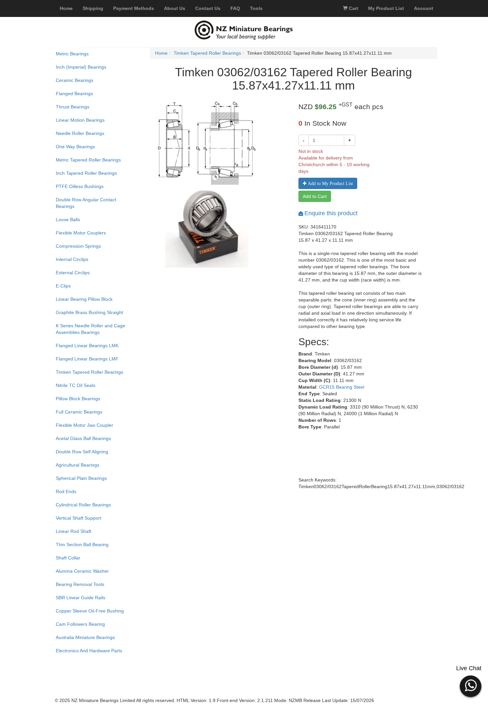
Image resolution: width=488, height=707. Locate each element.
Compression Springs (78, 246)
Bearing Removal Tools (80, 584)
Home (161, 53)
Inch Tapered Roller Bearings (86, 173)
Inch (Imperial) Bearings (81, 67)
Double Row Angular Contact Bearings (86, 203)
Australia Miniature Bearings (85, 637)
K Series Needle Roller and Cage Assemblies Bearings (90, 329)
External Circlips (73, 272)
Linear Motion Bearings (80, 120)
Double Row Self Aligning (82, 451)
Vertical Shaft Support (78, 518)
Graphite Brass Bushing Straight (89, 312)
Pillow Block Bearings (78, 398)
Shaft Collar (68, 557)
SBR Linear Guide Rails (80, 597)
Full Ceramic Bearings (79, 412)
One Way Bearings (75, 146)
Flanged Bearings (74, 93)
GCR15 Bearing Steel (341, 387)
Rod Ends (66, 491)
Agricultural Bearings (77, 465)
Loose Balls (68, 219)
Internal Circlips (72, 259)
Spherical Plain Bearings (81, 478)
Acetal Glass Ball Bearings (83, 438)
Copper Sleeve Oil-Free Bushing (90, 610)
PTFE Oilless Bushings (80, 186)
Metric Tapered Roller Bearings (88, 159)
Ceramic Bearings (74, 80)
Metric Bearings (72, 53)
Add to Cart (315, 196)
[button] (470, 685)
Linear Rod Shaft (73, 531)
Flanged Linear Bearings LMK (87, 345)
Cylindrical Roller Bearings (83, 504)
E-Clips (63, 286)
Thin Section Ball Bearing (82, 544)
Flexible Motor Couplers (81, 232)
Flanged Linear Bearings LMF (87, 358)
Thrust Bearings (72, 106)
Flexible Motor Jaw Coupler (84, 425)
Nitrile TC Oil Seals (75, 385)
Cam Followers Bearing (80, 624)
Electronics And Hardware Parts (89, 650)
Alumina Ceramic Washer (82, 571)
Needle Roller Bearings (80, 133)
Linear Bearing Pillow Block (84, 299)
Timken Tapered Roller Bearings (89, 372)
